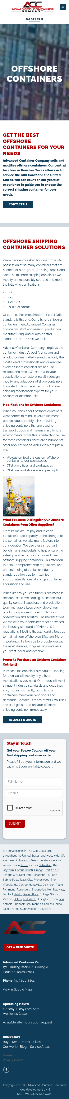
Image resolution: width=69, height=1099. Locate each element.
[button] (63, 7)
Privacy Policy (13, 1060)
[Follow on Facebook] (6, 1070)
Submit (15, 823)
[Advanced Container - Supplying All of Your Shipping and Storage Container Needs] (32, 6)
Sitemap (9, 1055)
